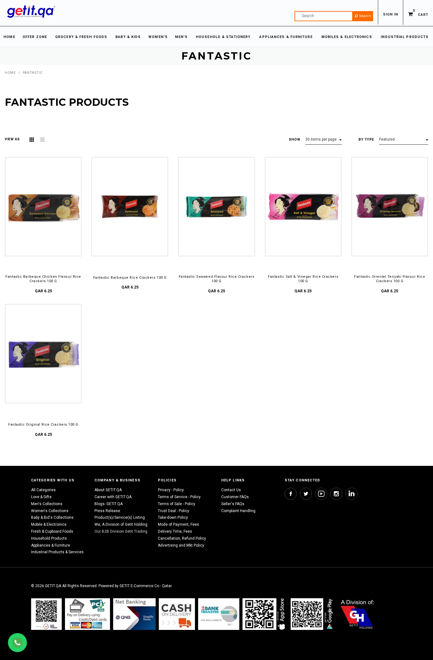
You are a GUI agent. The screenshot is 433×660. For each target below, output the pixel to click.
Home (10, 73)
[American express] (177, 614)
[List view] (42, 139)
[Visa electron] (218, 614)
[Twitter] (306, 493)
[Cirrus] (357, 614)
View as (12, 139)
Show (294, 139)
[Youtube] (321, 493)
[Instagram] (336, 493)
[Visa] (87, 614)
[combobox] (333, 16)
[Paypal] (46, 614)
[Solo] (312, 614)
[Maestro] (265, 614)
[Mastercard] (134, 614)
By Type (366, 139)
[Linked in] (351, 493)
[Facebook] (290, 493)
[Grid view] (31, 139)
